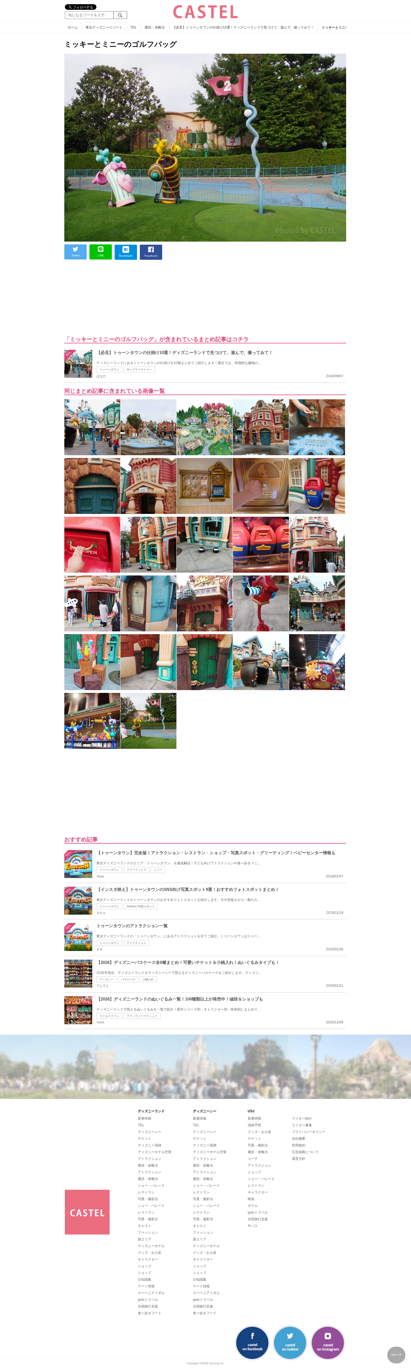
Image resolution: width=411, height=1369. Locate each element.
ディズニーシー (149, 1132)
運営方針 (298, 1159)
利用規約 (298, 1145)
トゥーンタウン (109, 369)
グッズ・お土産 (149, 1253)
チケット (144, 1139)
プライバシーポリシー (308, 1132)
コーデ (253, 1159)
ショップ (144, 1266)
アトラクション (136, 943)
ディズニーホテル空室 (154, 1152)
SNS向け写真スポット (141, 906)
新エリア (144, 1239)
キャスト (144, 1226)
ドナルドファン (109, 1016)
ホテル (253, 1206)
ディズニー (107, 979)
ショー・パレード (151, 1186)
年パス (253, 1226)
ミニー (158, 869)
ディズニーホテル (151, 1246)
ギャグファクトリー (139, 369)
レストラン (146, 1192)
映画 (251, 1199)
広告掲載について (305, 1152)
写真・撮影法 (148, 1199)
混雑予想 (254, 1125)
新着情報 (144, 1118)
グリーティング (136, 869)
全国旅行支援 (148, 1306)
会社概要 (298, 1139)
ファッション (148, 1233)
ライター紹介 (302, 1118)
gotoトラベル (148, 1300)
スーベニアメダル (151, 1293)
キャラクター (148, 1259)
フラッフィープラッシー (142, 1016)
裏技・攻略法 (148, 1165)
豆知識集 (144, 1279)
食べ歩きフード (149, 1313)
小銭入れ (148, 979)
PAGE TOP (396, 1355)
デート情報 (146, 1286)
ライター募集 (302, 1125)
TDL (141, 1125)
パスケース (128, 979)
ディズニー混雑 (149, 1145)
